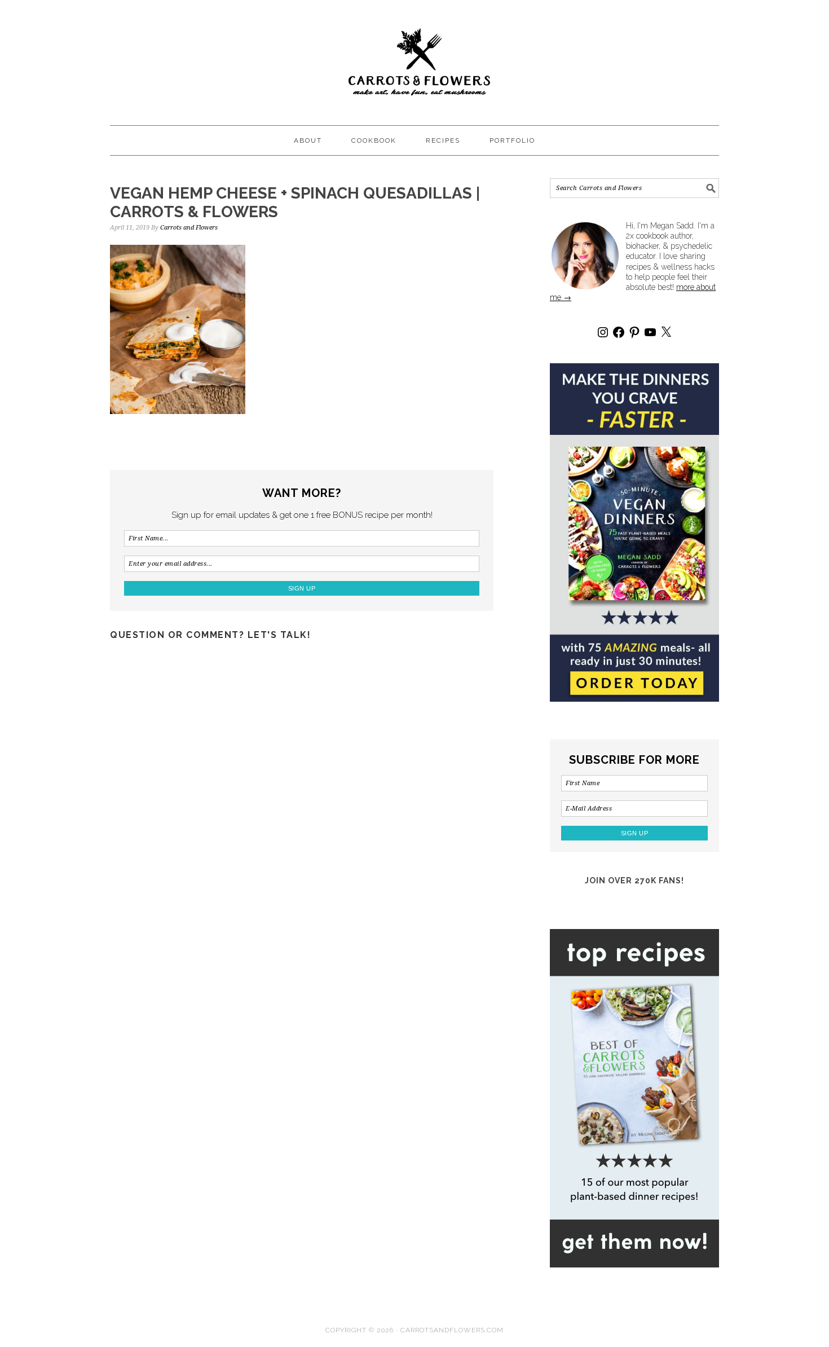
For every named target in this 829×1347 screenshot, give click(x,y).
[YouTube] (650, 332)
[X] (666, 332)
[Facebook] (618, 332)
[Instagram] (603, 332)
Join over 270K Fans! (634, 880)
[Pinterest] (634, 332)
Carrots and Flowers (414, 57)
